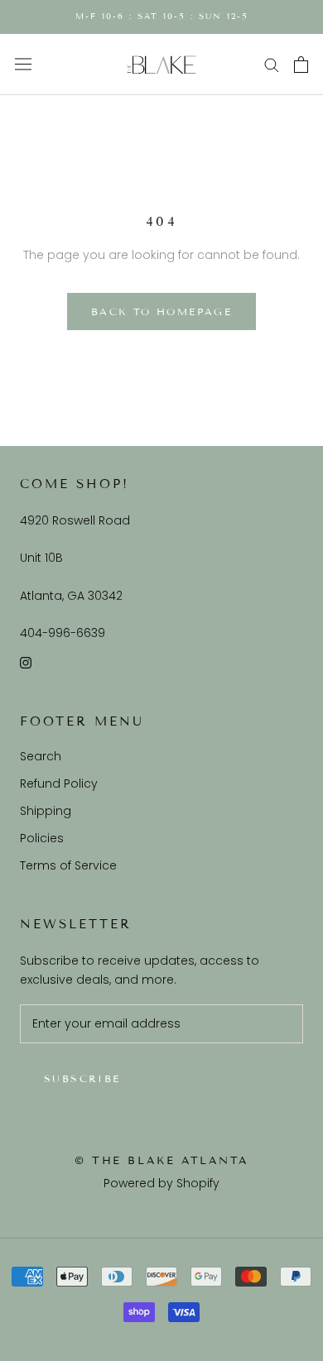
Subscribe (82, 1078)
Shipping (45, 811)
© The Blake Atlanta (161, 1160)
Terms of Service (68, 865)
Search (40, 756)
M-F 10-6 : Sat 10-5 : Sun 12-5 (161, 16)
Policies (42, 838)
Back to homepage (161, 311)
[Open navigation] (23, 64)
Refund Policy (59, 783)
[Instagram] (25, 662)
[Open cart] (301, 64)
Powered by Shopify (161, 1183)
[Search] (271, 64)
